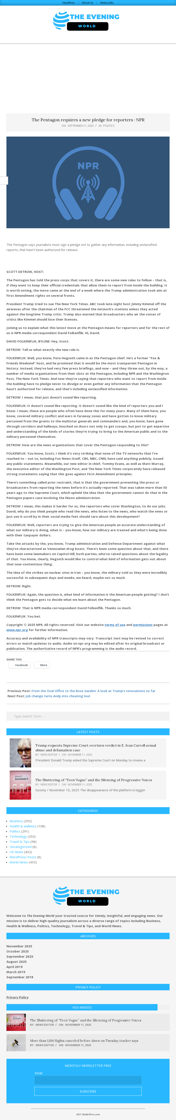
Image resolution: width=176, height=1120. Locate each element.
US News (16, 852)
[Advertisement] (88, 76)
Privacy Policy (17, 997)
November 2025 (19, 946)
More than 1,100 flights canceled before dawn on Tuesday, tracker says (84, 1041)
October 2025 (17, 951)
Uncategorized (21, 847)
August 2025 (16, 961)
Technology (18, 836)
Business (16, 821)
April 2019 (14, 967)
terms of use (115, 624)
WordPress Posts (23, 857)
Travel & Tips (20, 841)
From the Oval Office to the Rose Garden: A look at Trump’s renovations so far (93, 691)
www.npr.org (17, 630)
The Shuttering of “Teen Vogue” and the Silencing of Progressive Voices (93, 780)
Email (38, 1073)
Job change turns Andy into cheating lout (58, 696)
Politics (109, 126)
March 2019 (15, 972)
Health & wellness (23, 826)
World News (19, 862)
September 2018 (19, 977)
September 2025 (19, 956)
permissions (143, 624)
